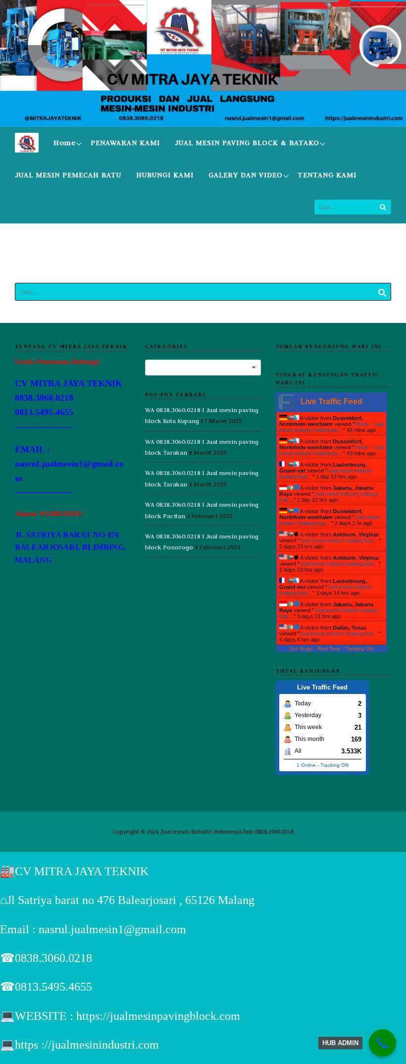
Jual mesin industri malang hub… (329, 520)
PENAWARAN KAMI (125, 142)
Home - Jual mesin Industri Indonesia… (331, 427)
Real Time (328, 648)
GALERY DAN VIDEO (245, 174)
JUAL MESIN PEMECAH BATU (68, 174)
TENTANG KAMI (327, 174)
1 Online (306, 765)
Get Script (301, 648)
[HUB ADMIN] (382, 1043)
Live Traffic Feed (331, 401)
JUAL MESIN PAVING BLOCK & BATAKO (247, 142)
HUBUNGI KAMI (165, 174)
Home (64, 142)
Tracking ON (359, 648)
